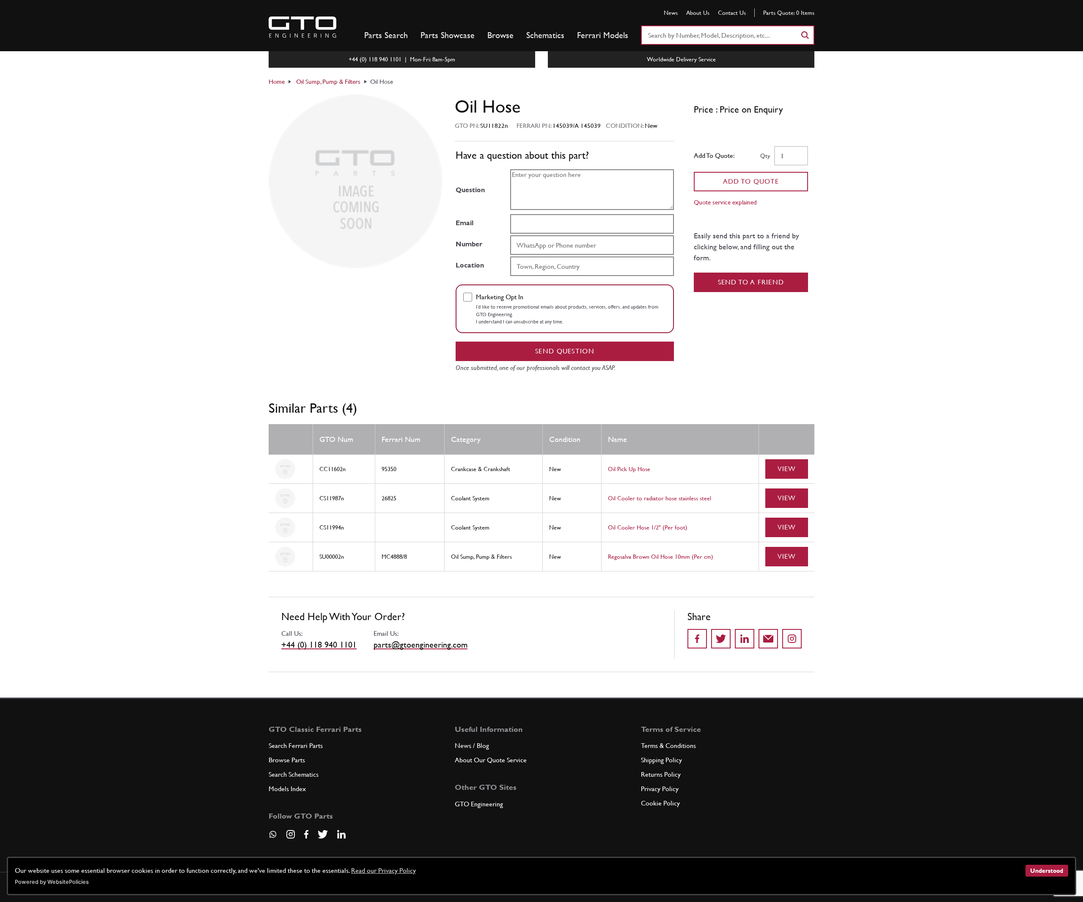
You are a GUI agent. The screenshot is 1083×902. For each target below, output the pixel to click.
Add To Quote (751, 181)
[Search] (804, 35)
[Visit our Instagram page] (290, 834)
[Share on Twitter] (721, 638)
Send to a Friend (751, 282)
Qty (765, 155)
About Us (697, 12)
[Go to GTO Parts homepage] (302, 27)
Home (277, 81)
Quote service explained (725, 202)
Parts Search (386, 35)
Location (470, 265)
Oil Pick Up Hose (629, 469)
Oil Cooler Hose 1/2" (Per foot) (647, 527)
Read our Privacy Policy (383, 870)
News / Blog (472, 746)
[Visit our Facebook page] (306, 834)
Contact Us (732, 12)
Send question (564, 351)
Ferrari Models (602, 35)
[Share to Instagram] (792, 638)
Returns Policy (661, 774)
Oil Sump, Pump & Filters (328, 81)
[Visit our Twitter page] (322, 834)
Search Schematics (294, 774)
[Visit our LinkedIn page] (341, 834)
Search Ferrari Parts (296, 746)
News (671, 12)
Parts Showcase (448, 35)
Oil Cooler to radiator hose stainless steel (659, 498)
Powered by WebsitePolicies (52, 882)
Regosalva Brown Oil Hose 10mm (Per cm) (660, 556)
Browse (500, 35)
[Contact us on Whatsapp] (272, 837)
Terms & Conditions (668, 746)
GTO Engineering (479, 804)
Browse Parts (287, 760)
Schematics (545, 35)
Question (470, 190)
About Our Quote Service (491, 760)
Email (464, 223)
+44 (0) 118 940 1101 (319, 645)
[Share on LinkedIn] (744, 638)
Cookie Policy (660, 803)
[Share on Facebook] (697, 638)
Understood (1046, 870)
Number (469, 244)
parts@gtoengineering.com (420, 645)
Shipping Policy (661, 760)
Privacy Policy (660, 789)
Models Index (287, 789)
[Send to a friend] (768, 638)
